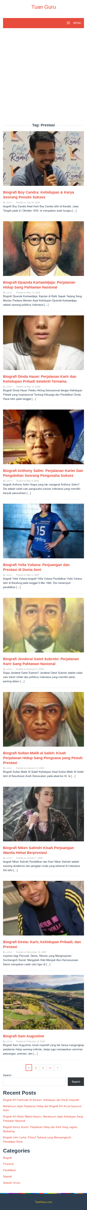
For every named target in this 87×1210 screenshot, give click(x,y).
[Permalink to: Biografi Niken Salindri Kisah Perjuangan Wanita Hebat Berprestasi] (43, 815)
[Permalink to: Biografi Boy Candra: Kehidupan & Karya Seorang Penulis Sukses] (43, 160)
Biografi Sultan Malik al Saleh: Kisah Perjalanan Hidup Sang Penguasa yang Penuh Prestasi (43, 758)
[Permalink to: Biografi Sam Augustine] (43, 1004)
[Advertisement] (43, 77)
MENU (76, 22)
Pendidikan (9, 1170)
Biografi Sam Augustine (23, 1036)
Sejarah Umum (11, 1182)
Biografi (7, 1158)
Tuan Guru (43, 7)
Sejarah (7, 1176)
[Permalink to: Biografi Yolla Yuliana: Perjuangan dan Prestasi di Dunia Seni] (43, 532)
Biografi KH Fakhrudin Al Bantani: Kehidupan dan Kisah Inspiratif (41, 1100)
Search (7, 1075)
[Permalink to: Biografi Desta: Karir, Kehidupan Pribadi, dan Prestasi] (43, 910)
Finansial (8, 1164)
